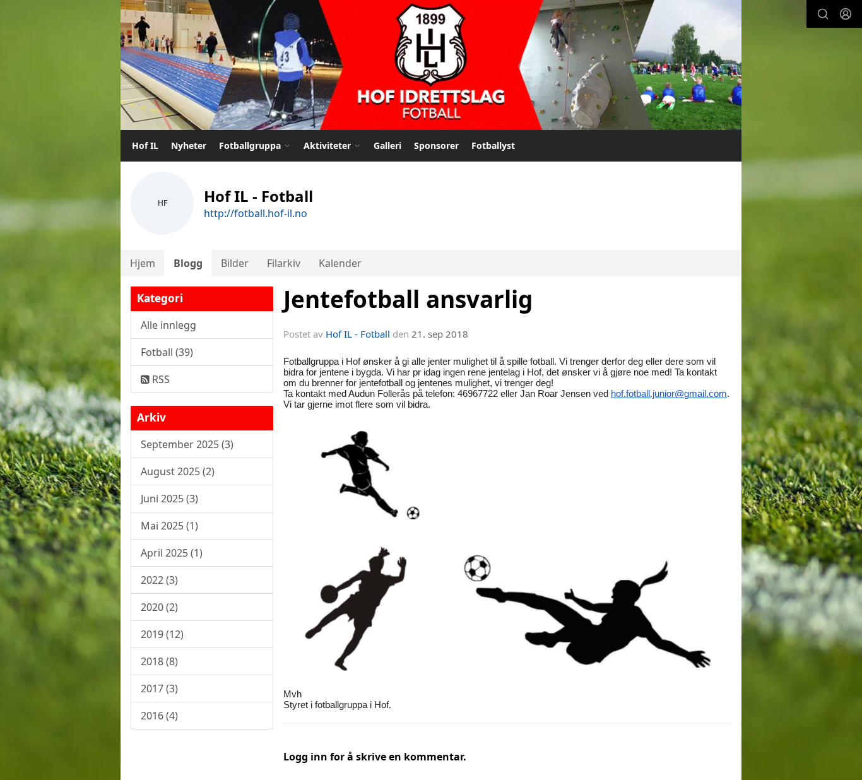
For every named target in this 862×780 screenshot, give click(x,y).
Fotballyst (493, 145)
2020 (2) (159, 607)
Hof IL (145, 145)
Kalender (340, 263)
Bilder (235, 263)
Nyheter (188, 145)
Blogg (188, 263)
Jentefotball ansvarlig (408, 299)
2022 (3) (159, 580)
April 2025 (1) (172, 553)
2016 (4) (159, 716)
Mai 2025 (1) (169, 526)
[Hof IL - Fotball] (431, 65)
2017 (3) (159, 688)
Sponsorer (436, 145)
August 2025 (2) (178, 471)
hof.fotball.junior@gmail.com (669, 393)
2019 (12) (162, 634)
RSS (160, 379)
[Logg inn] (845, 14)
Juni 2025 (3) (169, 498)
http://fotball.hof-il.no (255, 213)
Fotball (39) (167, 352)
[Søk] (823, 14)
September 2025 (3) (187, 444)
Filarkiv (283, 263)
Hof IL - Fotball (358, 334)
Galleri (387, 145)
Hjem (142, 263)
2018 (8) (159, 661)
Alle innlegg (168, 325)
